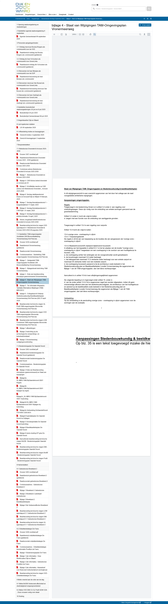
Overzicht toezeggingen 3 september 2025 (31, 139)
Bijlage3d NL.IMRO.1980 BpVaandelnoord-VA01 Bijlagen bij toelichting (29, 404)
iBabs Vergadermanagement (130, 602)
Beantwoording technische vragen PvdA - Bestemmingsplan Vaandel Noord (32, 460)
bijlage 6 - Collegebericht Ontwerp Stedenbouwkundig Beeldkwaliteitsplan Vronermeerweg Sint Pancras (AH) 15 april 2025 (31, 297)
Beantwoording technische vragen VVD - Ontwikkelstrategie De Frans (32, 574)
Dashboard (19, 14)
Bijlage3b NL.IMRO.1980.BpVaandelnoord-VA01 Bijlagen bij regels (30, 388)
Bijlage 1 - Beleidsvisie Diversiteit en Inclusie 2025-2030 (31, 176)
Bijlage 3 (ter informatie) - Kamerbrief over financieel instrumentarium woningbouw (32, 569)
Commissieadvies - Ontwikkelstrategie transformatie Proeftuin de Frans (31, 548)
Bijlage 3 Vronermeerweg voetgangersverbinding (27, 341)
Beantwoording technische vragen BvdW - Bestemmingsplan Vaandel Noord (32, 454)
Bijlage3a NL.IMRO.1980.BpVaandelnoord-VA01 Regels (30, 380)
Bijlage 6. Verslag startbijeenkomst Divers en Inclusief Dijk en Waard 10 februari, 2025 (32, 197)
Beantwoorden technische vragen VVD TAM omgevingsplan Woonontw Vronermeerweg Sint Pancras (32, 314)
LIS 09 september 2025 (27, 127)
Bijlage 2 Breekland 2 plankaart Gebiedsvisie (29, 495)
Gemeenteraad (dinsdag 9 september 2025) (53, 18)
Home (28, 18)
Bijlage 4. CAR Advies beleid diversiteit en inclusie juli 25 (32, 182)
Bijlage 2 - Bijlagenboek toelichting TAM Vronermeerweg (32, 270)
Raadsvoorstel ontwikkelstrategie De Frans (31, 542)
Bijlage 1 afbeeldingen (27, 328)
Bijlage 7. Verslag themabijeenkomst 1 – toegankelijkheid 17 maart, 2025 (32, 204)
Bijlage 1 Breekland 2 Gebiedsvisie (31, 490)
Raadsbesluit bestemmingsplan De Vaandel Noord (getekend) (30, 354)
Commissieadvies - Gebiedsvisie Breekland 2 (29, 486)
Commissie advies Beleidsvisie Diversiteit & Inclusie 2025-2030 (29, 170)
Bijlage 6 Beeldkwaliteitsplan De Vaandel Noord (29, 429)
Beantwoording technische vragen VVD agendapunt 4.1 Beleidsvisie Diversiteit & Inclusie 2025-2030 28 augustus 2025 (32, 228)
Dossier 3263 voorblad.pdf (28, 472)
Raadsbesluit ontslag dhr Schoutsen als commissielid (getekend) (32, 66)
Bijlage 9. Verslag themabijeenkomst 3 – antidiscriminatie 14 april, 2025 (32, 215)
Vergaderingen (30, 14)
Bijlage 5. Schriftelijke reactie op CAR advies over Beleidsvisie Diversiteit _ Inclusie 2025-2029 (32, 189)
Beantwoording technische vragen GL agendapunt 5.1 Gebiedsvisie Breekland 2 (31, 524)
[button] (149, 8)
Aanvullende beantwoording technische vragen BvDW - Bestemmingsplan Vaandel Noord (32, 441)
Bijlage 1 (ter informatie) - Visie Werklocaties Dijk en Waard (29, 557)
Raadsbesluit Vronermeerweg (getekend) (28, 247)
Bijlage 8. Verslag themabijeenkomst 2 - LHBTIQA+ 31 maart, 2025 (32, 209)
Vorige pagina (146, 25)
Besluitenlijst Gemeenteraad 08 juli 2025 (33, 116)
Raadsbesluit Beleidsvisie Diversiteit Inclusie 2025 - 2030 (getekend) (31, 159)
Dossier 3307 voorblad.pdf (28, 154)
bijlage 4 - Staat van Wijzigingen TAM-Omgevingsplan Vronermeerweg (31, 281)
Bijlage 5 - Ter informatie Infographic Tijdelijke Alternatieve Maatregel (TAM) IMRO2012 (31, 288)
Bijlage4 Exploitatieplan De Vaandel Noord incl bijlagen (31, 417)
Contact (71, 14)
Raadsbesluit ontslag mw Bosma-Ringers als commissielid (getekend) (30, 54)
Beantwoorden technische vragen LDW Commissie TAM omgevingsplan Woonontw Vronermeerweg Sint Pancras (32, 322)
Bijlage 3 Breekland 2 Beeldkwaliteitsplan (26, 501)
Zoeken (94, 5)
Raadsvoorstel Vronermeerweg (30, 251)
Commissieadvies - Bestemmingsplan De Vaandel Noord (31, 365)
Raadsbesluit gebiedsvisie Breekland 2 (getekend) (32, 477)
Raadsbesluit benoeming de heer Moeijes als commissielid (30, 78)
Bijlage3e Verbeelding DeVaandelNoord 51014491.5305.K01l (32, 411)
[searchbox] (119, 8)
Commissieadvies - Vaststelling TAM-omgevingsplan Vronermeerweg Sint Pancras (32, 256)
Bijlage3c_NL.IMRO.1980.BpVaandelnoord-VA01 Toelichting (32, 398)
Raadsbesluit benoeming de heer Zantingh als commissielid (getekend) (30, 102)
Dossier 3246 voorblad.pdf (28, 532)
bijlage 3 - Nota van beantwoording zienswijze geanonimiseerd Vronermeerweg (32, 275)
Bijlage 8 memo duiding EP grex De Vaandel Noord (31, 434)
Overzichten (41, 14)
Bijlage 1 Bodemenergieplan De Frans (32, 553)
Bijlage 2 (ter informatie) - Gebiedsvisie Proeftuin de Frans (32, 563)
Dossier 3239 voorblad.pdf (28, 242)
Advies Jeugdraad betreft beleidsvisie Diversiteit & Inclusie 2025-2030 (31, 221)
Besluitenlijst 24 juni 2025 (28, 113)
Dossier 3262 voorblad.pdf (28, 349)
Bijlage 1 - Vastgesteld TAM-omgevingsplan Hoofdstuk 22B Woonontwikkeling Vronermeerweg (29, 263)
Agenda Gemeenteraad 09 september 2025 (31, 38)
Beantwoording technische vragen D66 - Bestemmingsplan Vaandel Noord (32, 448)
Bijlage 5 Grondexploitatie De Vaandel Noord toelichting (31, 423)
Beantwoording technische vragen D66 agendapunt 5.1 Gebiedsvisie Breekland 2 (32, 518)
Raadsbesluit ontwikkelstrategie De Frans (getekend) (30, 537)
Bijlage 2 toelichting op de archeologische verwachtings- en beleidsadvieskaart (28, 334)
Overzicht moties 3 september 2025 (31, 135)
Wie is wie (52, 14)
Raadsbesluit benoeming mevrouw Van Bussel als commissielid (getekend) (32, 90)
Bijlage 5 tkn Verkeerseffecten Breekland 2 (32, 506)
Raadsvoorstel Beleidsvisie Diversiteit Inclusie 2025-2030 (31, 165)
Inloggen (147, 602)
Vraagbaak (62, 14)
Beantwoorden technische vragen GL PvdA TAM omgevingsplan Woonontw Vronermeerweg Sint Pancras (31, 306)
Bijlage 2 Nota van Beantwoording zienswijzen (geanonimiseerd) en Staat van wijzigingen (31, 372)
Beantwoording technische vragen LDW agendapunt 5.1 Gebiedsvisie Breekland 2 (32, 512)
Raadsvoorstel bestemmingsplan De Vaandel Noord (31, 360)
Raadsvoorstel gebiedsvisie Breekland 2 (33, 481)
